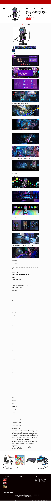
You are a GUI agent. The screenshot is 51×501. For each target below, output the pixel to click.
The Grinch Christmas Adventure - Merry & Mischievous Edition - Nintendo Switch (19, 467)
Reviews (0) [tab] (28, 24)
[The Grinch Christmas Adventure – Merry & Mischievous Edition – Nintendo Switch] (20, 460)
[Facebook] (35, 495)
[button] (47, 2)
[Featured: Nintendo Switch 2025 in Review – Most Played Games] (5, 483)
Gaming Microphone (31, 17)
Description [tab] (22, 24)
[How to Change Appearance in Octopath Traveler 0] (5, 486)
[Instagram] (36, 495)
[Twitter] (38, 495)
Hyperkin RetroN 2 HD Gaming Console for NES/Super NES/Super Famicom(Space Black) (30, 467)
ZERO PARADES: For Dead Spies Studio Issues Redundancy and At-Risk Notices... (12, 479)
